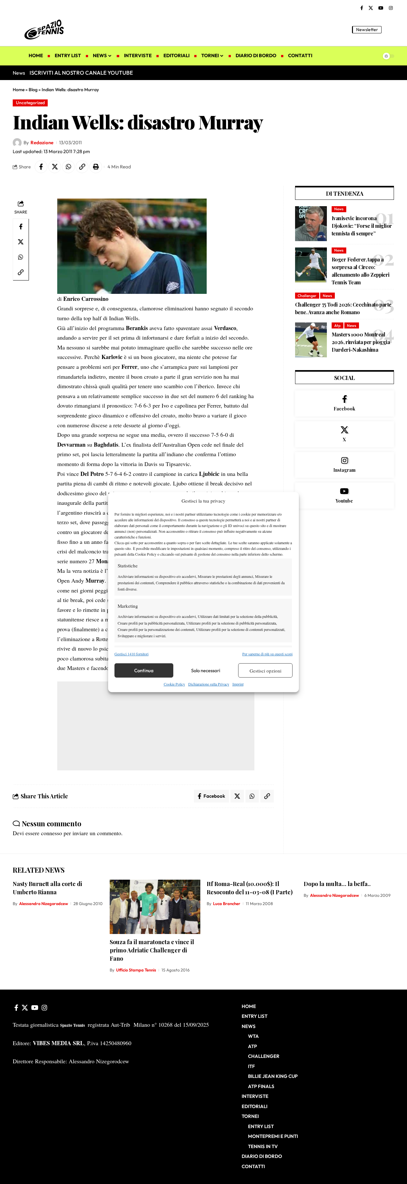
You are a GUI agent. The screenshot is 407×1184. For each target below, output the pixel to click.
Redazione (42, 142)
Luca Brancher (226, 903)
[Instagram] (390, 8)
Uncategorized (30, 102)
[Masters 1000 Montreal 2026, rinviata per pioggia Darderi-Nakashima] (311, 339)
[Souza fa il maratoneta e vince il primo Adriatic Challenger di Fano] (155, 907)
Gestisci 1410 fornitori (131, 653)
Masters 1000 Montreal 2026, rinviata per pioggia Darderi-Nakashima (361, 342)
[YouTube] (381, 8)
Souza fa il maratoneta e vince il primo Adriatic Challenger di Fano (152, 950)
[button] (389, 29)
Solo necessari (205, 670)
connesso (51, 833)
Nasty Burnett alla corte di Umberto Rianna (47, 888)
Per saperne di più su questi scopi (267, 653)
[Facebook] (362, 8)
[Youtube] (344, 496)
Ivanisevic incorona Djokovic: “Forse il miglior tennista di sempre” (362, 226)
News (338, 208)
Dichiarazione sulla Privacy (208, 684)
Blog (33, 89)
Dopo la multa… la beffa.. (337, 884)
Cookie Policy (174, 684)
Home (18, 89)
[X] (371, 8)
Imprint (238, 684)
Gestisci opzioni (265, 670)
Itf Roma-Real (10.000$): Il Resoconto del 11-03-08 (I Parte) (250, 888)
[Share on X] (54, 166)
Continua (144, 670)
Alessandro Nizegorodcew (43, 903)
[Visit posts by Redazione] (17, 142)
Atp (337, 325)
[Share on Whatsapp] (68, 166)
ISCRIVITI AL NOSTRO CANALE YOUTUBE (81, 72)
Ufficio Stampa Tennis (136, 969)
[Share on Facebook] (41, 166)
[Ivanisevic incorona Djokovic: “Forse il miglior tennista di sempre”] (311, 223)
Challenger (307, 295)
